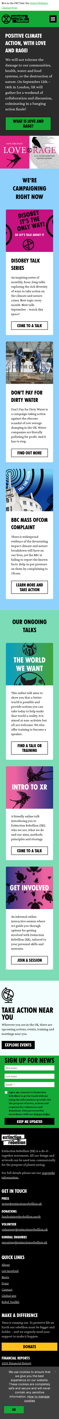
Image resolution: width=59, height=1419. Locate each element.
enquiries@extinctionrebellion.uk (24, 1242)
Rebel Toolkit (10, 1302)
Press (5, 1283)
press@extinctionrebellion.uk (22, 1203)
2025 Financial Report (16, 1363)
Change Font (9, 7)
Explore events (18, 1045)
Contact (7, 1289)
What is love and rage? (28, 124)
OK (14, 1410)
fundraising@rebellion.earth (21, 1216)
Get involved (10, 1271)
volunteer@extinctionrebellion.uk (25, 1229)
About (6, 1264)
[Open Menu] (53, 19)
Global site (9, 1295)
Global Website (39, 3)
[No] (55, 1371)
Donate (29, 1346)
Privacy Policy (42, 1114)
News (5, 1277)
